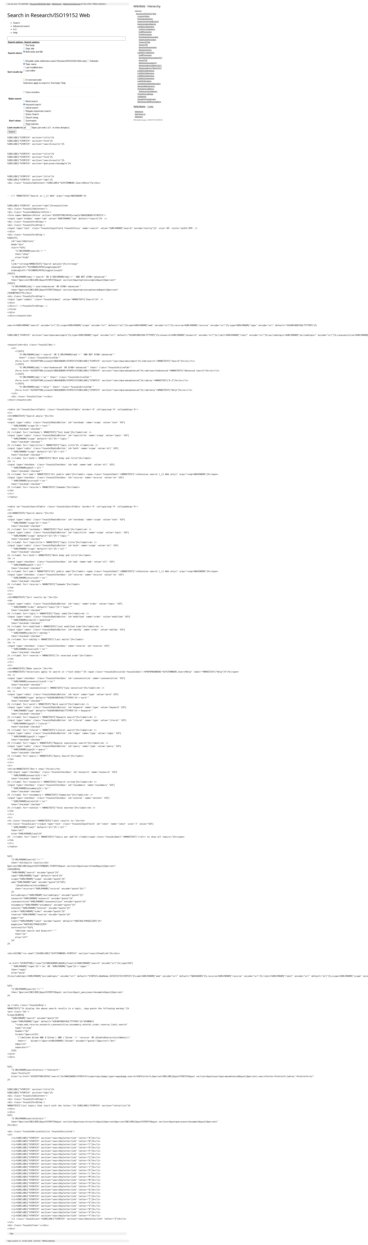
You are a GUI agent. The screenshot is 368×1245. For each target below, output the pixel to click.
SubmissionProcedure (147, 40)
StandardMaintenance (146, 86)
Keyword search (33, 104)
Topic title (30, 48)
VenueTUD (143, 60)
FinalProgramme (145, 35)
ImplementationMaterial (146, 24)
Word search (32, 101)
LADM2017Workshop (145, 53)
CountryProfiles (143, 16)
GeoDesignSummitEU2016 (148, 22)
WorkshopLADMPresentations (149, 102)
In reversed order (34, 80)
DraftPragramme (145, 32)
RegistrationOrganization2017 (150, 58)
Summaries (31, 120)
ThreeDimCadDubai (145, 94)
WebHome (139, 112)
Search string (32, 117)
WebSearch (57, 4)
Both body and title (34, 52)
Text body (30, 45)
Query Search (32, 114)
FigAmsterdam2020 (145, 19)
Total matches (32, 124)
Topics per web (38, 127)
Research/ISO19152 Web (40, 4)
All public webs (32, 61)
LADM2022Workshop (145, 79)
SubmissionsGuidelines (148, 92)
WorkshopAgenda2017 (148, 63)
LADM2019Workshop (145, 73)
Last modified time (34, 67)
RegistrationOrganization (148, 37)
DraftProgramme (145, 55)
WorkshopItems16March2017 (150, 66)
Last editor (30, 70)
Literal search (32, 107)
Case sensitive (33, 92)
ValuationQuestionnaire (146, 99)
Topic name (31, 64)
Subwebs (94, 61)
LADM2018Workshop (145, 71)
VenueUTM (143, 45)
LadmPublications (144, 81)
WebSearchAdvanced (72, 4)
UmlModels (141, 97)
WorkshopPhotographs (148, 47)
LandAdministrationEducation (149, 84)
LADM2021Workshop (145, 76)
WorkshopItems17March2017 (150, 68)
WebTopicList (140, 114)
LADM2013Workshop (145, 27)
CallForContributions (147, 29)
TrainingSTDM (144, 42)
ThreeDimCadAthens (145, 89)
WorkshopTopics (145, 50)
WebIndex (139, 117)
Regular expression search (38, 111)
